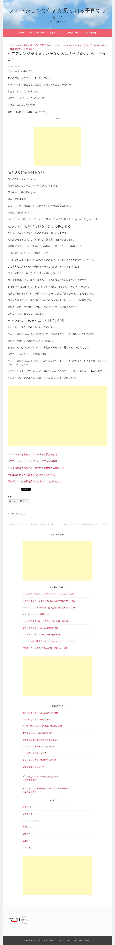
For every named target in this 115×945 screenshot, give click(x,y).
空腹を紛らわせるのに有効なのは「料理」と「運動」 (46, 648)
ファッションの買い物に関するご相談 (39, 760)
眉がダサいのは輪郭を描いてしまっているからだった (35, 481)
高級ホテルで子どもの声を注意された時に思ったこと (84, 524)
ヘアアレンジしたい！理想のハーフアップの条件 (32, 461)
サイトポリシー (37, 32)
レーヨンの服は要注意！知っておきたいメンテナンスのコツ (49, 641)
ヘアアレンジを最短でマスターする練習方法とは (32, 454)
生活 (25, 840)
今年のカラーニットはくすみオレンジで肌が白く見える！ (32, 524)
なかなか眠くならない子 (33, 766)
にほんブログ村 (29, 780)
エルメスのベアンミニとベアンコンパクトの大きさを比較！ (49, 594)
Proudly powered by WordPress (41, 940)
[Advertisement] (57, 146)
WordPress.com (81, 940)
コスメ (26, 807)
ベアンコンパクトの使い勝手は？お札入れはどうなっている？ (50, 607)
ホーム (22, 32)
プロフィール (73, 32)
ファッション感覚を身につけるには (38, 746)
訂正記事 (27, 847)
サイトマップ (55, 32)
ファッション (22, 514)
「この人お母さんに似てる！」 (36, 753)
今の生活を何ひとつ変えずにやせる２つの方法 (31, 474)
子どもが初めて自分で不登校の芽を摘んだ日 (42, 726)
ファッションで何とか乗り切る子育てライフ (57, 13)
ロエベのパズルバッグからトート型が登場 (41, 634)
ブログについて (29, 820)
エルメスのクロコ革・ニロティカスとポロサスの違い (46, 621)
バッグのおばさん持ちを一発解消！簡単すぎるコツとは (36, 467)
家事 (25, 834)
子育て (26, 827)
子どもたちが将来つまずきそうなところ (40, 739)
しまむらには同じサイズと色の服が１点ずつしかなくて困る (49, 601)
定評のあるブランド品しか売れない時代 (40, 628)
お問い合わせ (90, 32)
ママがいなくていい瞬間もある (36, 614)
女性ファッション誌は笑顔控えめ (37, 733)
